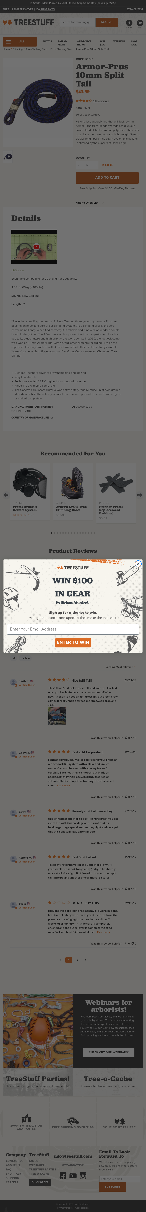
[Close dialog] (138, 564)
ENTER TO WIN (73, 643)
